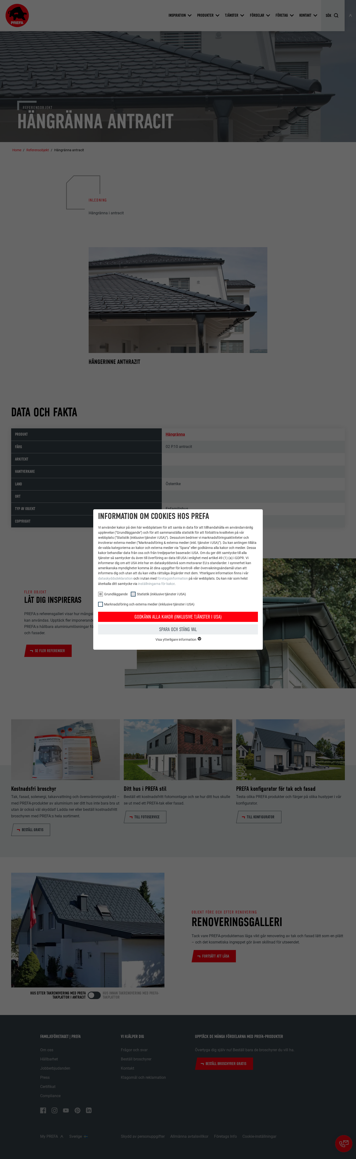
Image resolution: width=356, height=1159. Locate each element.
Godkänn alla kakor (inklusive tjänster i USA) (178, 617)
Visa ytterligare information (176, 639)
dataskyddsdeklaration (115, 578)
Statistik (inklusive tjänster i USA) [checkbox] (161, 594)
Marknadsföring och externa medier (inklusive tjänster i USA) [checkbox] (149, 604)
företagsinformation (172, 578)
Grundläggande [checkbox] (116, 594)
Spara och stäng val (178, 629)
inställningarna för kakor (156, 584)
